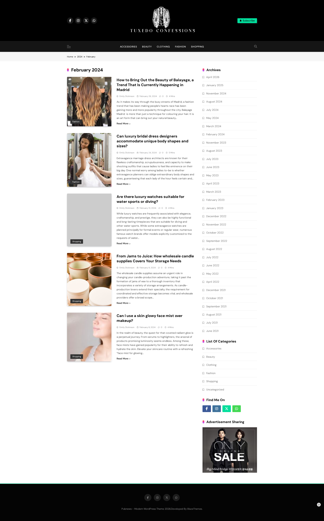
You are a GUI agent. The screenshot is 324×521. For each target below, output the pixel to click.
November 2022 (216, 224)
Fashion (180, 46)
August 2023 (214, 151)
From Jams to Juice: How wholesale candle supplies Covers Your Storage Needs (155, 258)
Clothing (163, 46)
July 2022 (212, 257)
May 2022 (212, 273)
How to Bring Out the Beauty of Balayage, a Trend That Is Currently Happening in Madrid (155, 85)
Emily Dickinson (126, 96)
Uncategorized (215, 389)
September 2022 (216, 241)
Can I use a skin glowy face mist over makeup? (149, 318)
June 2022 (212, 265)
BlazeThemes (194, 508)
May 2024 (212, 118)
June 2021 (212, 331)
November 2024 (216, 93)
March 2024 (213, 126)
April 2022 (212, 282)
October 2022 (215, 232)
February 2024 (215, 134)
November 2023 (216, 142)
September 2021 (216, 306)
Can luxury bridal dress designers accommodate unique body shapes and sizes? (152, 141)
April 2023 (212, 183)
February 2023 (215, 200)
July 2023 (212, 159)
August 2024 (214, 101)
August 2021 (213, 314)
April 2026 (212, 77)
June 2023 (212, 167)
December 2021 (216, 290)
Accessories (128, 46)
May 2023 (212, 175)
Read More (122, 123)
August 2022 (214, 249)
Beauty (147, 46)
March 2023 (213, 192)
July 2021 (212, 322)
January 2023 (214, 208)
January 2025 (214, 85)
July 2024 (212, 110)
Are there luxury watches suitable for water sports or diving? (150, 199)
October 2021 (214, 298)
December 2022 (216, 216)
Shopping (197, 46)
